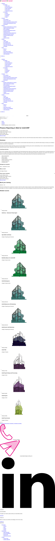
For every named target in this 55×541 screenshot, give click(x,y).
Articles (4, 40)
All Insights (5, 46)
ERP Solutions (5, 19)
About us (4, 48)
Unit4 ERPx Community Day (8, 45)
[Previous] (0, 422)
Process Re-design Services (8, 35)
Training (4, 36)
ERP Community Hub (7, 99)
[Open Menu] (0, 57)
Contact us (3, 111)
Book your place (3, 135)
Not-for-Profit (7, 9)
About (3, 47)
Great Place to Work (7, 51)
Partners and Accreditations (8, 52)
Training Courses (6, 37)
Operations (7, 15)
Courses (3, 123)
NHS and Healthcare (8, 7)
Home (3, 121)
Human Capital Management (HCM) (9, 23)
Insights (3, 39)
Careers (4, 50)
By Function (5, 67)
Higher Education (8, 8)
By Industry (5, 4)
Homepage (4, 524)
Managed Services (6, 31)
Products (3, 18)
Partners (4, 526)
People (6, 72)
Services (3, 25)
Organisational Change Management (9, 88)
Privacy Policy (5, 538)
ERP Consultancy (6, 29)
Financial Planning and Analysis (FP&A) (10, 21)
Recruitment (5, 24)
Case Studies (5, 41)
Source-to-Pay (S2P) (7, 20)
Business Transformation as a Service (9, 26)
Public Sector (7, 61)
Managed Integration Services (8, 34)
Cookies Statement (6, 539)
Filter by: (1, 118)
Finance (6, 13)
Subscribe (1, 515)
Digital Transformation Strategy (8, 83)
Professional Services (9, 10)
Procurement (7, 14)
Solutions (3, 3)
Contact (3, 537)
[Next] (1, 422)
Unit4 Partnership (6, 109)
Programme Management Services (9, 30)
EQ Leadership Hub (6, 42)
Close (27, 115)
